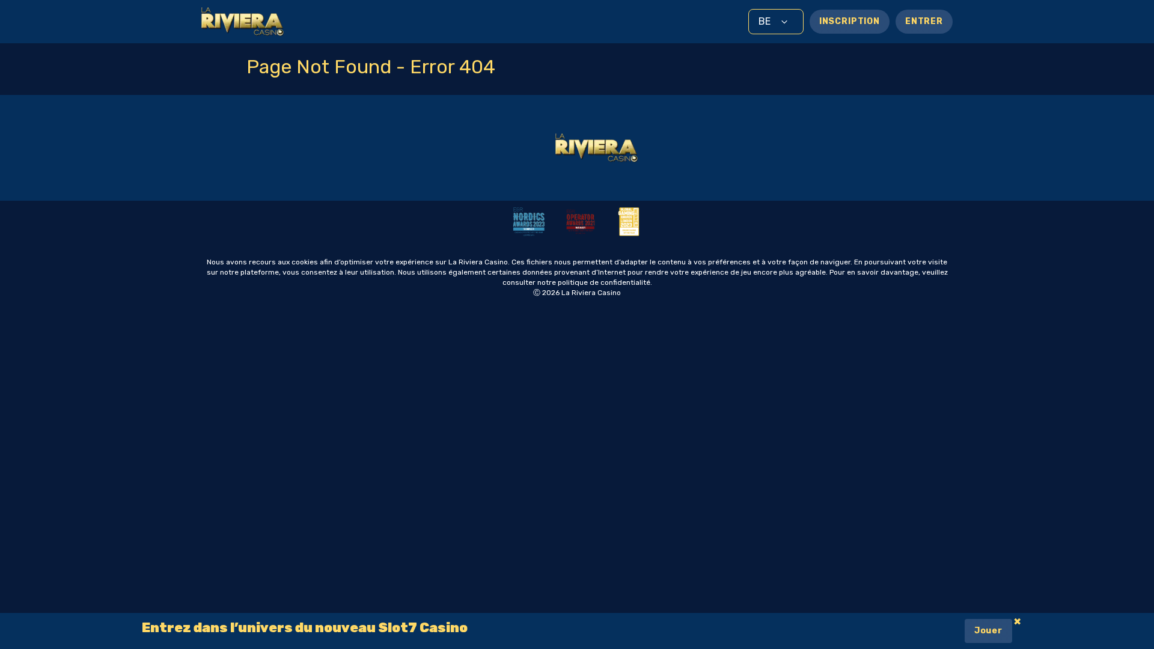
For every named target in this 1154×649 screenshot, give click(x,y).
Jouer (988, 631)
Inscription (849, 21)
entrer (924, 21)
